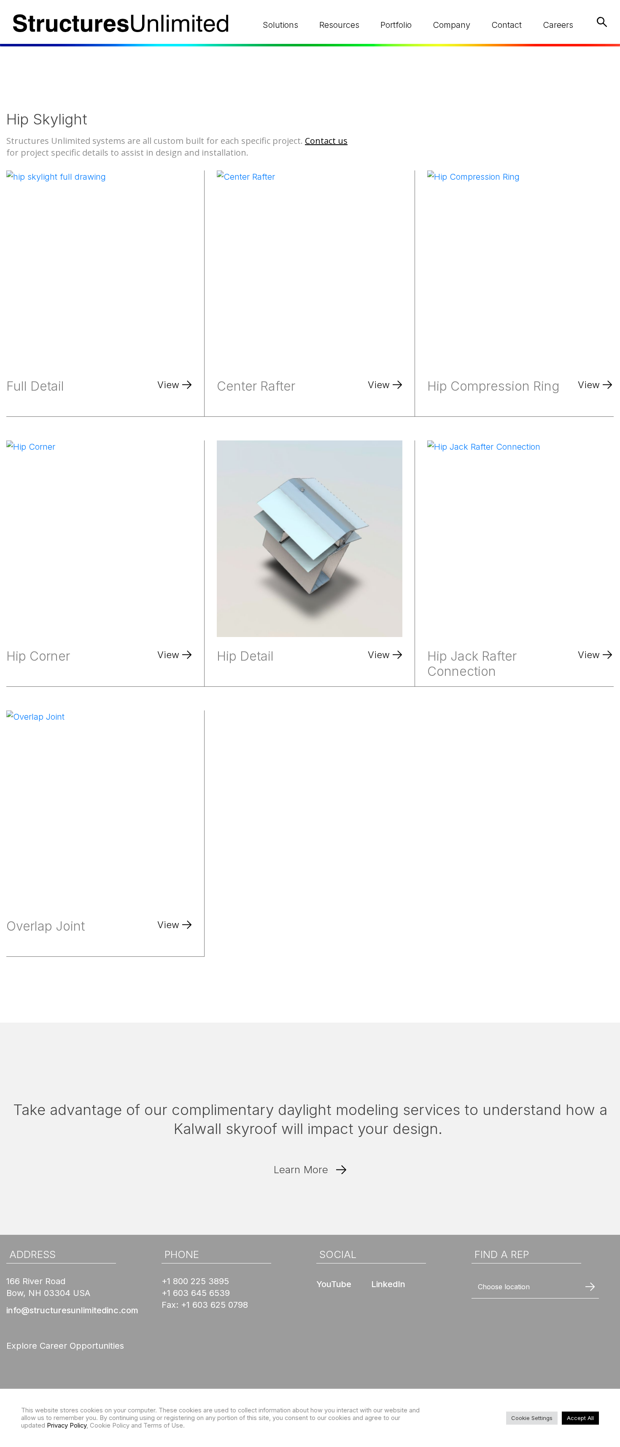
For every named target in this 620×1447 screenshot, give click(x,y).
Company (451, 25)
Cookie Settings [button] (532, 1418)
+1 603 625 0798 (214, 1305)
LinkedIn (388, 1284)
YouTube (333, 1284)
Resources (339, 25)
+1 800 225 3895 (195, 1281)
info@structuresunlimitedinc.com (72, 1310)
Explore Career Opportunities (65, 1346)
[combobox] (535, 1287)
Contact (506, 25)
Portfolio (396, 25)
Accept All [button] (580, 1418)
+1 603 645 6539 (196, 1293)
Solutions (280, 25)
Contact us (326, 140)
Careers (558, 25)
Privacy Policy (66, 1425)
